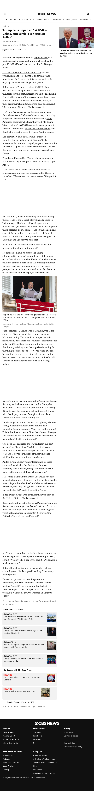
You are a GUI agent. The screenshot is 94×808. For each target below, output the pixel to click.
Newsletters (7, 755)
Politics (47, 19)
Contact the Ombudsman (44, 773)
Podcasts (6, 759)
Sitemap (5, 770)
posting (6, 586)
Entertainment (86, 19)
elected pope (14, 480)
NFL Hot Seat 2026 (10, 739)
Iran (47, 87)
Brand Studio (7, 766)
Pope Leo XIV (41, 57)
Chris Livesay (8, 601)
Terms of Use (69, 743)
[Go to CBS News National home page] (47, 14)
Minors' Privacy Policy (73, 747)
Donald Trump (13, 702)
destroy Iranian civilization (27, 140)
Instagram (37, 739)
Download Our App (10, 763)
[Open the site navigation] (18, 14)
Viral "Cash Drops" (27, 19)
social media (12, 447)
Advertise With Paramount (44, 759)
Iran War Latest (8, 736)
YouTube (37, 732)
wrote (42, 107)
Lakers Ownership (10, 743)
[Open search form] (88, 14)
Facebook (37, 736)
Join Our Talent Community (45, 763)
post (17, 112)
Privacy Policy (70, 732)
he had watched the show (37, 128)
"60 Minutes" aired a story (31, 115)
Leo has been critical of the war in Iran (21, 72)
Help (35, 766)
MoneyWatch (71, 19)
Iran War (13, 19)
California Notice (71, 736)
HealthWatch (58, 19)
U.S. (5, 19)
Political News (8, 732)
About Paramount (40, 755)
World (39, 19)
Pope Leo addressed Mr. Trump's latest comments (27, 158)
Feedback (37, 770)
